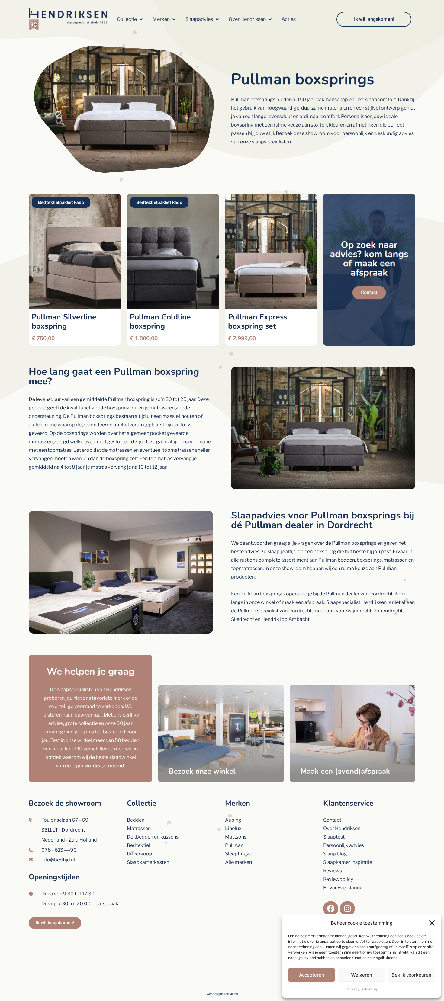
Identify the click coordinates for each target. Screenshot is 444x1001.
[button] (432, 923)
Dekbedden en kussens (153, 837)
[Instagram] (347, 908)
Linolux (233, 828)
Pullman (234, 845)
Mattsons (235, 837)
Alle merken (238, 862)
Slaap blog (335, 854)
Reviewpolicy (338, 879)
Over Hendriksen (341, 828)
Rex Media (230, 994)
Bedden (135, 820)
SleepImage (238, 854)
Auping (233, 820)
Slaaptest (334, 837)
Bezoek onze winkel (202, 771)
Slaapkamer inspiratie (347, 862)
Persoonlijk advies (343, 845)
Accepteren (311, 975)
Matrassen (139, 828)
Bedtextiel (138, 845)
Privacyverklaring (361, 989)
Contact (332, 820)
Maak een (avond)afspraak (345, 771)
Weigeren (361, 975)
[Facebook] (330, 908)
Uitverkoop (139, 854)
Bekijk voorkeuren (411, 975)
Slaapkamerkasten (148, 862)
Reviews (332, 871)
